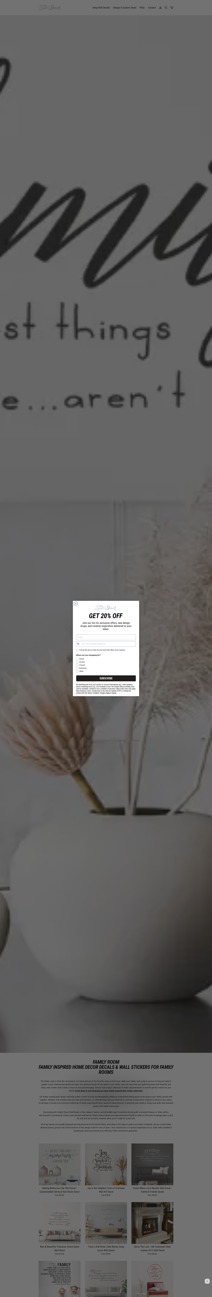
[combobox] (80, 644)
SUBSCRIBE (106, 678)
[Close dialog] (76, 604)
